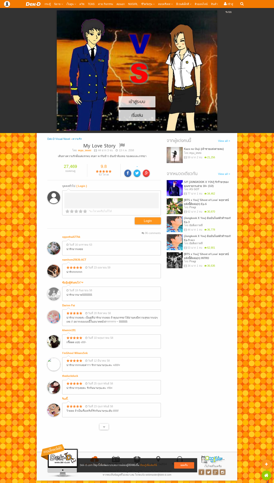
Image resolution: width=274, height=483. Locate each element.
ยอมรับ (184, 465)
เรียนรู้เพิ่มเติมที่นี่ (148, 465)
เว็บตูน (70, 4)
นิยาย (57, 4)
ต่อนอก (121, 4)
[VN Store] (266, 475)
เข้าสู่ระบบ (229, 8)
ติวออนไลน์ (201, 4)
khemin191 (69, 330)
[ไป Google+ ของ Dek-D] (215, 472)
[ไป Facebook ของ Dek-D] (201, 472)
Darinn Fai (68, 305)
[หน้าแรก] (33, 4)
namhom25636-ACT (74, 259)
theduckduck (70, 375)
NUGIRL (133, 4)
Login (148, 220)
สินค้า (214, 4)
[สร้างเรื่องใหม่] (266, 464)
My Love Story (99, 146)
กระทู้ (48, 4)
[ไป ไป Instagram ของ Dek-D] (222, 472)
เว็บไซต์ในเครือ (213, 466)
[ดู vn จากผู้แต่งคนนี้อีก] (104, 427)
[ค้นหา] (242, 4)
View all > (224, 140)
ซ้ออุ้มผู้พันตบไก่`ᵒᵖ (72, 282)
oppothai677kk (71, 236)
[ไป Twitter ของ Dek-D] (208, 472)
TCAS (91, 4)
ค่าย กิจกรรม (105, 4)
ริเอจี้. (65, 398)
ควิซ (81, 4)
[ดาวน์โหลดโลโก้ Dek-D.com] (60, 460)
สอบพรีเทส (164, 4)
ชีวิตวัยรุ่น (147, 4)
